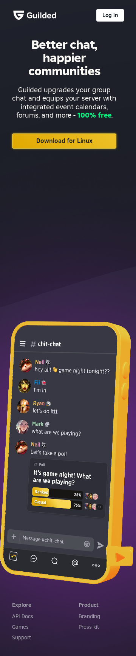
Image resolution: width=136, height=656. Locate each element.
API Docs (22, 616)
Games (20, 627)
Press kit (89, 627)
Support (21, 637)
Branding (89, 616)
